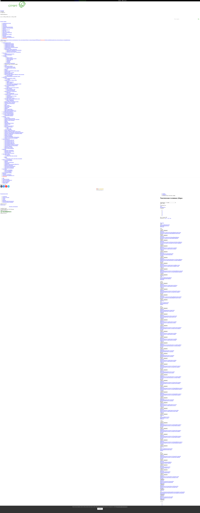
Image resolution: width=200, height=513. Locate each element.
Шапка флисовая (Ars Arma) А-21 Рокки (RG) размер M (170, 457)
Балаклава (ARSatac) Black (165, 472)
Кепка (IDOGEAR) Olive (164, 225)
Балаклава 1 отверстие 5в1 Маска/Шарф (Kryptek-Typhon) (170, 297)
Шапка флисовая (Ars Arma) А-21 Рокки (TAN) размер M (170, 328)
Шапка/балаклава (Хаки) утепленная (166, 356)
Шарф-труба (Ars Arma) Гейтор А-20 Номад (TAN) (169, 477)
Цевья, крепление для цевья (9, 85)
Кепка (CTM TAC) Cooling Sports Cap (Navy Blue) (169, 411)
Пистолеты (4, 24)
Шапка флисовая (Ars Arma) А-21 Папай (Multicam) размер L (171, 442)
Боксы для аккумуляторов (9, 148)
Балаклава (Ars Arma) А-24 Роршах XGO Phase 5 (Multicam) (170, 243)
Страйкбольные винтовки (9, 44)
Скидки (3, 198)
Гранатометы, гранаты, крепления (11, 49)
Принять (100, 508)
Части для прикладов (10, 93)
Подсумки (6, 68)
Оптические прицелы (8, 160)
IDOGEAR (162, 226)
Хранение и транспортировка (7, 27)
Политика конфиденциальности (8, 201)
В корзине (2, 10)
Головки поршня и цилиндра (10, 118)
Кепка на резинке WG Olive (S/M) (166, 497)
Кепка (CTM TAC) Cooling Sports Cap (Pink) (168, 322)
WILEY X (162, 418)
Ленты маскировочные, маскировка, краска (12, 76)
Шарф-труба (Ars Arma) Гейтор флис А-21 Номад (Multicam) (170, 260)
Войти (120, 0)
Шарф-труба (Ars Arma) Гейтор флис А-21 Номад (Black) (170, 377)
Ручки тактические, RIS (11, 89)
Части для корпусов (10, 99)
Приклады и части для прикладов (11, 91)
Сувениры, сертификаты (6, 36)
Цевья (8, 86)
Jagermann (162, 312)
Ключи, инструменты (8, 109)
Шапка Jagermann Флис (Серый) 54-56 (167, 311)
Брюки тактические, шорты (11, 58)
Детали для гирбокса (8, 129)
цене (161, 206)
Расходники (4, 33)
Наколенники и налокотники (10, 63)
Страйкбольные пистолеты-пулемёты (11, 47)
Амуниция (4, 25)
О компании (76, 0)
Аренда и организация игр (7, 180)
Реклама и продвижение (13, 206)
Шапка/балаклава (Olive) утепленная (166, 351)
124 (168, 218)
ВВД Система (7, 117)
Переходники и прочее (9, 147)
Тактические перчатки (9, 66)
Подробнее (165, 230)
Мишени (6, 108)
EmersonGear (162, 493)
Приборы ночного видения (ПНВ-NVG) (12, 164)
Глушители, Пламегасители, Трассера (11, 94)
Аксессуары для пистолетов (10, 103)
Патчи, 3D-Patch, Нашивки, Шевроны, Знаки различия (14, 74)
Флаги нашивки (9, 75)
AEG (7, 127)
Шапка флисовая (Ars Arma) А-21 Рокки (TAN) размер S (170, 431)
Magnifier (6, 161)
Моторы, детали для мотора (9, 120)
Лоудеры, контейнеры (8, 169)
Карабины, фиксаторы (9, 73)
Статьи (3, 199)
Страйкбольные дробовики (9, 46)
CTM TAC (162, 249)
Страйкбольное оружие (6, 23)
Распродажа (4, 38)
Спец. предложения (6, 181)
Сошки (6, 104)
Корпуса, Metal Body (10, 100)
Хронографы (7, 107)
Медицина (4, 35)
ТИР (3, 178)
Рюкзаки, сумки (7, 71)
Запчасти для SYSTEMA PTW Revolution (12, 137)
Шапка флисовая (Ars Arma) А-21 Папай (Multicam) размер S (171, 389)
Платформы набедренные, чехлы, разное (12, 70)
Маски (6, 156)
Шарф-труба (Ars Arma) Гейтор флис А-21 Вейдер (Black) (170, 345)
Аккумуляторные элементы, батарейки (11, 144)
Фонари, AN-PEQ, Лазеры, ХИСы (11, 80)
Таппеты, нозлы (7, 124)
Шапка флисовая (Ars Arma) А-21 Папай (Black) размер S (170, 394)
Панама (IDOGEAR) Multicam (165, 278)
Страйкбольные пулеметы (9, 45)
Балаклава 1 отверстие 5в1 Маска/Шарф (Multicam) (169, 238)
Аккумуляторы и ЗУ (6, 29)
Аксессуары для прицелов (9, 167)
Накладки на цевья (8, 106)
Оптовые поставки (5, 179)
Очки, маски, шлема (6, 31)
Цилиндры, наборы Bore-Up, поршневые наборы (13, 133)
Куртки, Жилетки (10, 59)
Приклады (8, 92)
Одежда (6, 56)
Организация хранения (9, 115)
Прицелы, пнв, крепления (7, 32)
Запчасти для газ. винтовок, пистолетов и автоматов (14, 132)
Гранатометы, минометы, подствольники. (14, 50)
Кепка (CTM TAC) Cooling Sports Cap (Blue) (168, 334)
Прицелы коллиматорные (9, 162)
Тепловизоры (7, 163)
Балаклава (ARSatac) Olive (164, 467)
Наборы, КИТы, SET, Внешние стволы (11, 101)
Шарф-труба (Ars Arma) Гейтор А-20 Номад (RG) (169, 487)
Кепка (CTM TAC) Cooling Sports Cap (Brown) (168, 286)
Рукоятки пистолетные (11, 90)
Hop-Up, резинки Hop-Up (9, 125)
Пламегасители (9, 96)
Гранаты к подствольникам (11, 51)
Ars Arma (161, 255)
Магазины (4, 30)
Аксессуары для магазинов (9, 153)
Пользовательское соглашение (7, 202)
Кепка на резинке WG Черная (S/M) (166, 482)
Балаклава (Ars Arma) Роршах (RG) (166, 254)
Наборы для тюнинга (8, 135)
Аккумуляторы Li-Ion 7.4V (9, 142)
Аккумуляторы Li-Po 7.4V (9, 140)
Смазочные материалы (9, 136)
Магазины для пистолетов (9, 151)
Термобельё (9, 60)
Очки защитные (7, 154)
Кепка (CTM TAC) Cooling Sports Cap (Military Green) (169, 266)
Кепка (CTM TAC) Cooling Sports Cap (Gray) (168, 405)
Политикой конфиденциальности (121, 506)
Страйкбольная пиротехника (7, 111)
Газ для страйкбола (8, 171)
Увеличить (162, 231)
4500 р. (161, 203)
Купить (162, 230)
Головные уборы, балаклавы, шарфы (11, 64)
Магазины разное (8, 152)
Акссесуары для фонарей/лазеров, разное (14, 83)
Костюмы (8, 61)
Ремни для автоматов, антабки (10, 78)
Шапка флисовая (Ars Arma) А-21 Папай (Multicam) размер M (171, 271)
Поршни (6, 121)
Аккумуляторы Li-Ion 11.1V (9, 141)
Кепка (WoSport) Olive (164, 303)
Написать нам (2, 204)
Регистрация (124, 0)
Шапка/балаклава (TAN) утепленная (166, 400)
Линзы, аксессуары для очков (12, 155)
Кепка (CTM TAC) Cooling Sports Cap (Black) (168, 248)
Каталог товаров (3, 21)
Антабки (8, 79)
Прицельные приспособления (10, 166)
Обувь (6, 65)
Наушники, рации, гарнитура (10, 102)
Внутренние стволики (8, 126)
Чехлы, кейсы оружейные (9, 114)
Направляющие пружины (9, 123)
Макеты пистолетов (8, 54)
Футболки (8, 62)
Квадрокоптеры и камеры (7, 34)
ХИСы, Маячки (9, 82)
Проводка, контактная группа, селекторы (12, 119)
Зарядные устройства (8, 146)
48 (165, 218)
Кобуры (6, 69)
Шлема (6, 157)
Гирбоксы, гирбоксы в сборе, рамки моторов (13, 131)
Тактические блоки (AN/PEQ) (12, 84)
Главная (163, 193)
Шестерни (6, 122)
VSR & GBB (9, 128)
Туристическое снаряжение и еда (8, 37)
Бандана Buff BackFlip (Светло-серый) (167, 372)
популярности (162, 207)
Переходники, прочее (10, 97)
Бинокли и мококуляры (9, 165)
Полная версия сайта (82, 0)
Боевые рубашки (10, 57)
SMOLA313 (162, 483)
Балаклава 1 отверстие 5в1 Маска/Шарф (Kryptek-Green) (170, 233)
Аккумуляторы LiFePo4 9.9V (10, 143)
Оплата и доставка (5, 197)
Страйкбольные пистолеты (9, 53)
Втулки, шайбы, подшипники (10, 130)
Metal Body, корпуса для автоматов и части (12, 98)
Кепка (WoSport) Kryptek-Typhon (166, 449)
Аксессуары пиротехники (9, 112)
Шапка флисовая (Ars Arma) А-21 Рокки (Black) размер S (170, 425)
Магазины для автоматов (9, 150)
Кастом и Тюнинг (8, 48)
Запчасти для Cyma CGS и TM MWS (11, 138)
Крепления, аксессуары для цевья (13, 87)
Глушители (9, 95)
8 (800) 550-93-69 (5, 16)
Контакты (4, 200)
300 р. (164, 203)
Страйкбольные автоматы (9, 43)
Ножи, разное (7, 105)
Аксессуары (4, 26)
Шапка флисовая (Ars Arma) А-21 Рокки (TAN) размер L (170, 383)
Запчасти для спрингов (9, 134)
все (170, 218)
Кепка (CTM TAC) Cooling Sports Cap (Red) (168, 361)
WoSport (161, 304)
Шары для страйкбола (8, 170)
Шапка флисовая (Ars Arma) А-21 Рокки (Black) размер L (170, 437)
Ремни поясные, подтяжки (9, 72)
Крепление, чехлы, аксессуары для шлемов (14, 158)
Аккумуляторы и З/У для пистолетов (11, 145)
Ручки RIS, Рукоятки (8, 88)
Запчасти (4, 28)
